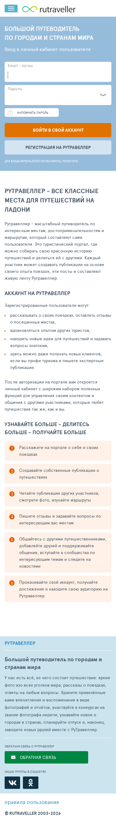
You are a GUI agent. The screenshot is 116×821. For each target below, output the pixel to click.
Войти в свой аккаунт (58, 130)
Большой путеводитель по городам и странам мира (53, 663)
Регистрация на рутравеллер (58, 147)
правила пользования (32, 802)
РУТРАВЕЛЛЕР (20, 643)
